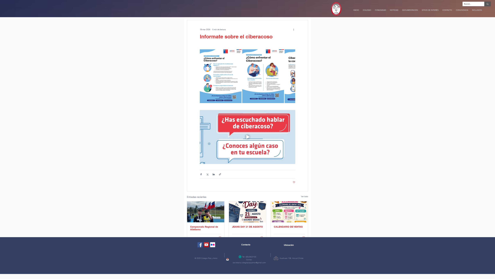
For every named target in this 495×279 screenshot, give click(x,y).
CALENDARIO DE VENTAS (288, 226)
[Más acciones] (293, 29)
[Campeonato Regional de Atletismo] (205, 211)
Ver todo (304, 196)
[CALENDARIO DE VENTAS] (289, 211)
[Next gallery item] (292, 76)
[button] (367, 10)
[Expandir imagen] (221, 76)
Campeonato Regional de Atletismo (204, 228)
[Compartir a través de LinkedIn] (213, 174)
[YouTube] (206, 244)
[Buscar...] (487, 4)
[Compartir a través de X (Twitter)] (207, 174)
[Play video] (247, 137)
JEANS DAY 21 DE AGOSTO (247, 226)
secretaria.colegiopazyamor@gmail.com (249, 262)
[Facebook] (200, 244)
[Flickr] (212, 244)
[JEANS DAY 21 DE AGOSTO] (247, 211)
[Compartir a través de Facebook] (201, 174)
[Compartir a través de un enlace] (220, 174)
